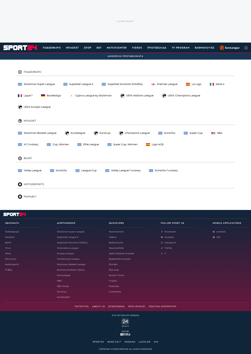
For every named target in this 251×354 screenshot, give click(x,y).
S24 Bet (113, 264)
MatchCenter (116, 232)
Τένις (8, 248)
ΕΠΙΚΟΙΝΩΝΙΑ (116, 306)
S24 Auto (114, 270)
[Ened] (125, 334)
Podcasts (114, 286)
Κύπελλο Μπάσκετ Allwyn (71, 270)
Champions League (68, 248)
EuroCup (61, 292)
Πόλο (8, 254)
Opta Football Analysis (121, 254)
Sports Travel (116, 275)
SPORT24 (98, 342)
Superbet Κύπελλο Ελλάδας (72, 243)
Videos (112, 237)
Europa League (65, 254)
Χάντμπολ (10, 259)
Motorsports (12, 264)
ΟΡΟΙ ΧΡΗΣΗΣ (136, 306)
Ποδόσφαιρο (52, 48)
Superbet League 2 (67, 237)
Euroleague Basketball (229, 47)
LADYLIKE (145, 342)
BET (99, 48)
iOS (218, 237)
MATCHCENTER (117, 48)
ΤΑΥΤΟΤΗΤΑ (81, 306)
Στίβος (8, 270)
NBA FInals (63, 286)
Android (221, 232)
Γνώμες (113, 281)
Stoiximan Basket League (71, 264)
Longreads (115, 292)
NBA (59, 281)
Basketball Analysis (119, 259)
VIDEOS (137, 48)
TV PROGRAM (181, 48)
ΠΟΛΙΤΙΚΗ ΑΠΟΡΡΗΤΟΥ (163, 306)
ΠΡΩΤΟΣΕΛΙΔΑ (157, 48)
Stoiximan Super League (71, 232)
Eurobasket (63, 297)
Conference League (68, 259)
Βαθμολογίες (116, 243)
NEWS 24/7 (114, 342)
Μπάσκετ (72, 48)
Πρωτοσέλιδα (116, 248)
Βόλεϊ (8, 243)
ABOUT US (98, 306)
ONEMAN (129, 342)
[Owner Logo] (125, 322)
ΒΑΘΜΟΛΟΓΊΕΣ (204, 48)
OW (156, 342)
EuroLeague (64, 275)
